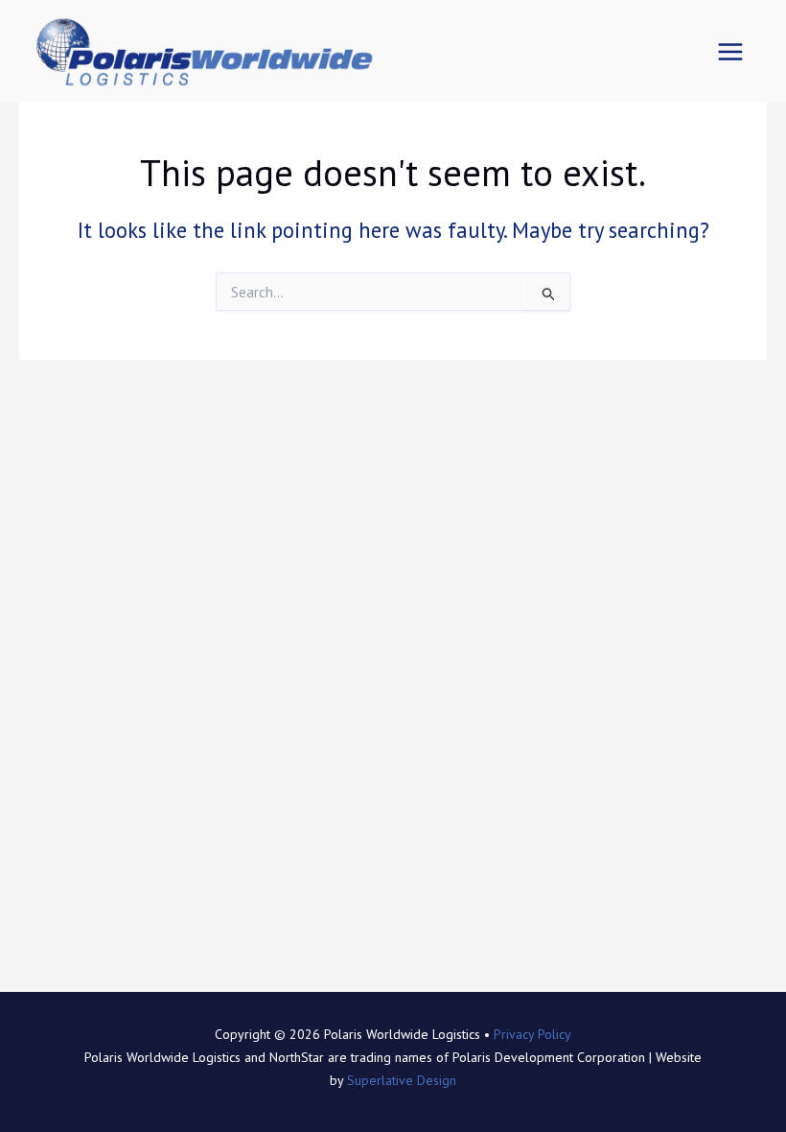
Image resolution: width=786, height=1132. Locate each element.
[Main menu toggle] (730, 51)
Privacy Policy (532, 1034)
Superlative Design (401, 1080)
